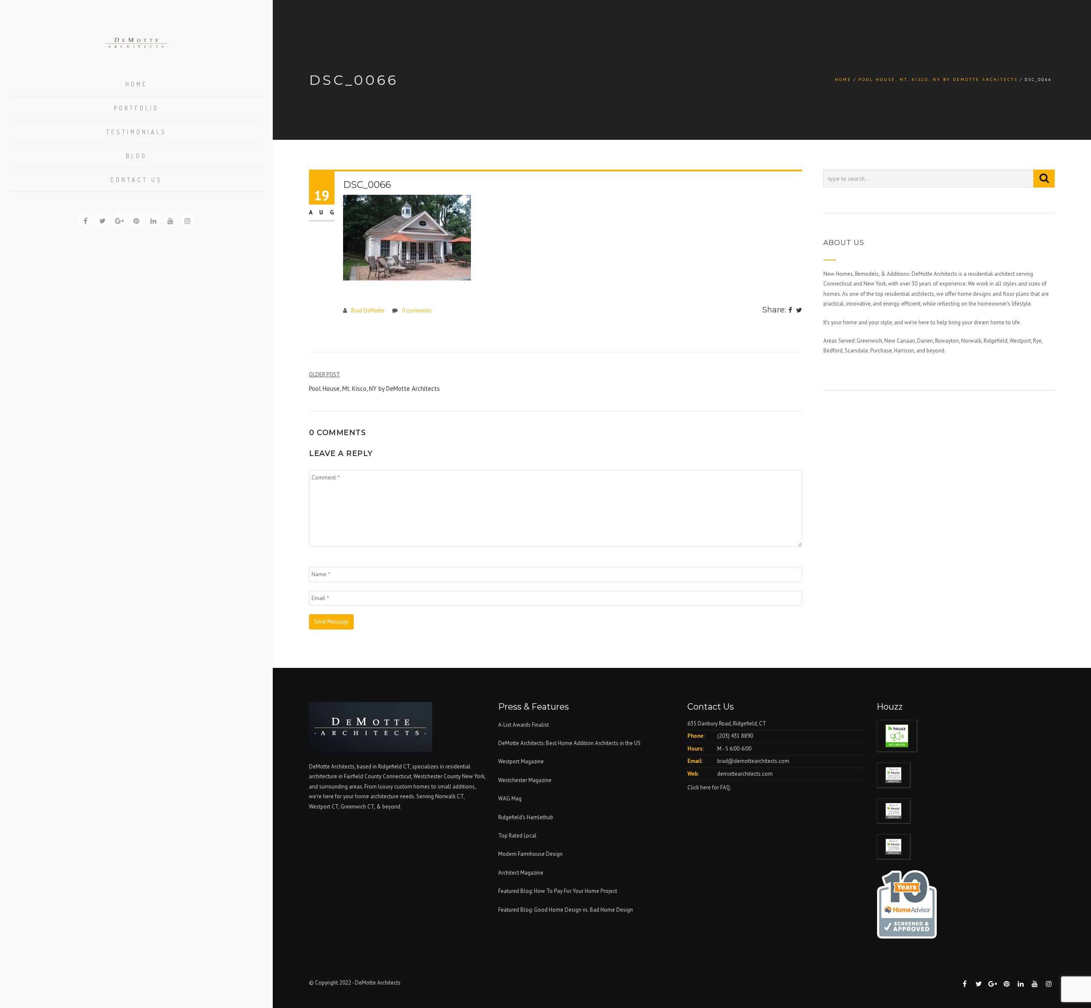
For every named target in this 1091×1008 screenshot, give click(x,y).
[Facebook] (790, 310)
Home (136, 84)
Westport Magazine (521, 761)
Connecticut (397, 776)
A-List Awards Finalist (523, 724)
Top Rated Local (517, 835)
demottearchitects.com (745, 773)
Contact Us (136, 179)
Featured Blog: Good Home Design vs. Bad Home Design (565, 909)
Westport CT (323, 806)
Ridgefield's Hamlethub (525, 817)
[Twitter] (799, 310)
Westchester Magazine (524, 780)
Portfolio (136, 108)
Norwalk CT (449, 796)
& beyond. (388, 806)
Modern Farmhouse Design (530, 854)
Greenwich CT (357, 806)
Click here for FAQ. (709, 787)
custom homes (412, 786)
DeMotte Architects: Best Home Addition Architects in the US (569, 743)
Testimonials (136, 132)
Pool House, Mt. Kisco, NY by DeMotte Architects (938, 79)
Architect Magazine (520, 872)
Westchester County (437, 776)
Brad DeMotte (367, 310)
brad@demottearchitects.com (753, 761)
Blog (136, 155)
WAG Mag (510, 798)
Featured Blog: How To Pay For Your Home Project (557, 891)
